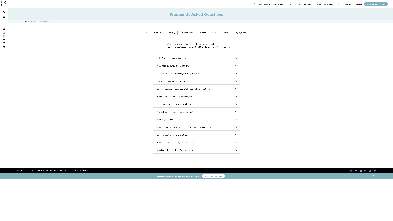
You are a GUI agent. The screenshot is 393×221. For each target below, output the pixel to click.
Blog (319, 4)
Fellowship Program (353, 4)
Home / (26, 21)
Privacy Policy (19, 170)
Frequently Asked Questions (40, 21)
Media (290, 4)
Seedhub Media (84, 170)
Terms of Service (29, 170)
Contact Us (329, 4)
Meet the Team (264, 4)
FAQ (339, 4)
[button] (146, 33)
